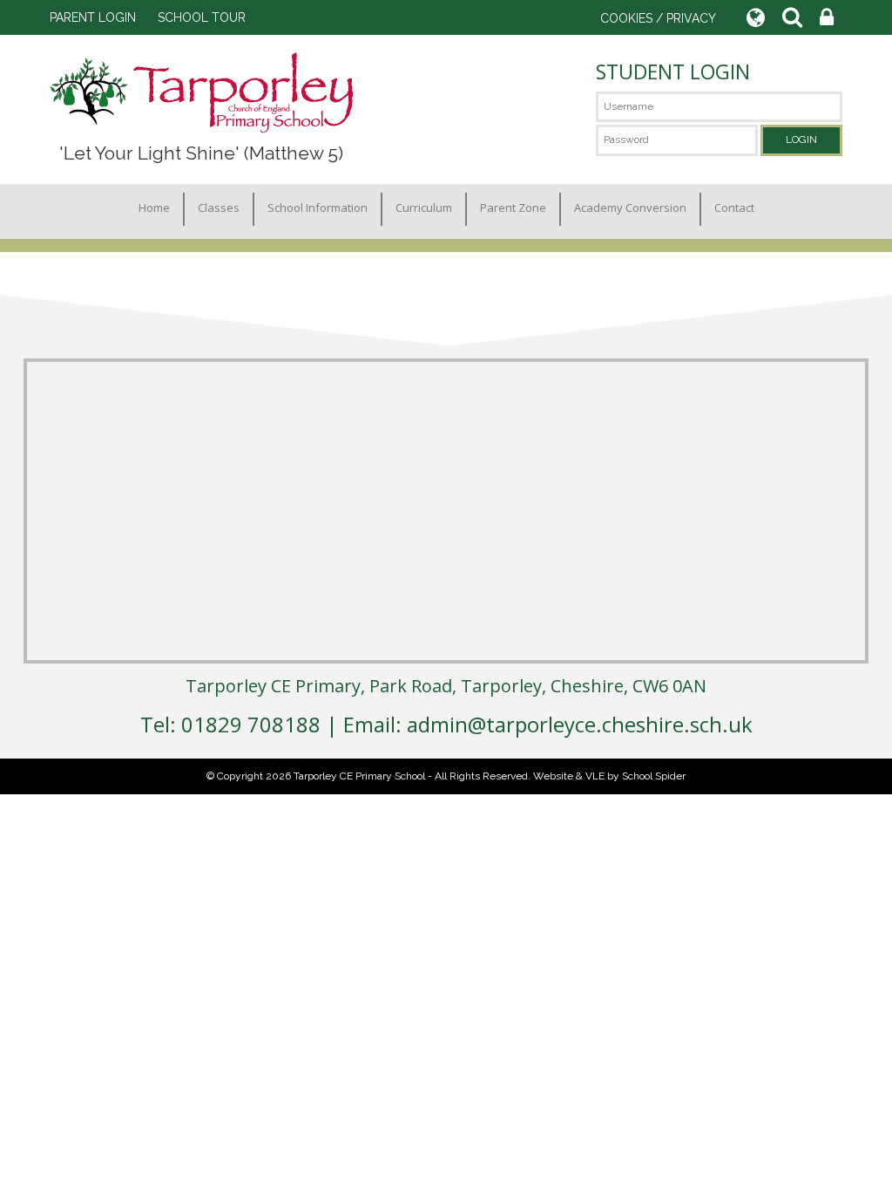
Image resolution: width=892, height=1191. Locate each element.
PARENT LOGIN (93, 17)
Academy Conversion (630, 207)
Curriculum (423, 207)
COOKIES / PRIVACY (658, 18)
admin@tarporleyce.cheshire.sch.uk (580, 724)
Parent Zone (513, 207)
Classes (219, 207)
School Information (317, 207)
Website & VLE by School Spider (609, 776)
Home (154, 207)
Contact (734, 207)
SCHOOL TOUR (202, 17)
